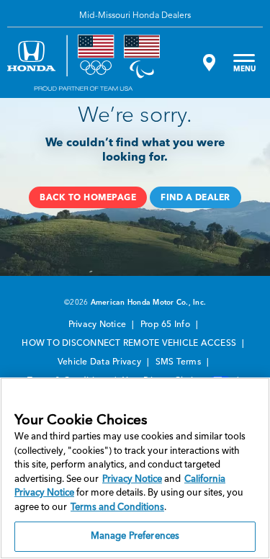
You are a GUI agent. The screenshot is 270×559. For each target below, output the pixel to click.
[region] (135, 468)
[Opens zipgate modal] (207, 62)
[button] (88, 197)
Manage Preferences (135, 536)
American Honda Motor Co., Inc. (149, 302)
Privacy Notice (98, 325)
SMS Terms (180, 362)
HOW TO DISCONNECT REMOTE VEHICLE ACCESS (130, 343)
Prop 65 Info (166, 325)
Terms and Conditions (117, 507)
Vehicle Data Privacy (100, 362)
